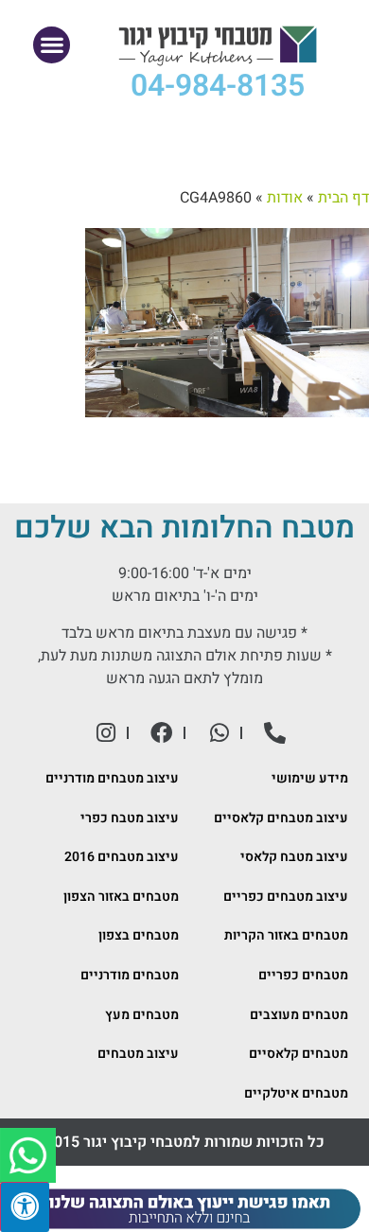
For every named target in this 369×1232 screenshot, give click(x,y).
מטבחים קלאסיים (298, 1054)
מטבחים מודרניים (129, 975)
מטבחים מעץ (142, 1015)
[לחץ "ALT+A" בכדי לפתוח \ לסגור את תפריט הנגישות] (24, 1207)
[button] (51, 45)
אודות (285, 197)
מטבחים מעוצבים (299, 1015)
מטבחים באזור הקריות (286, 935)
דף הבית (343, 197)
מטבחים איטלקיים (296, 1093)
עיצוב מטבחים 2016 (121, 857)
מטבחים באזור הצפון (121, 896)
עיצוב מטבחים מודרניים (112, 778)
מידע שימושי (310, 778)
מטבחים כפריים (303, 975)
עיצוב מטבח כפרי (129, 818)
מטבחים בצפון (138, 935)
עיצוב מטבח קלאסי (294, 857)
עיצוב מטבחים (138, 1054)
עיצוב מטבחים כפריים (285, 896)
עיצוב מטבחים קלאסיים (281, 818)
